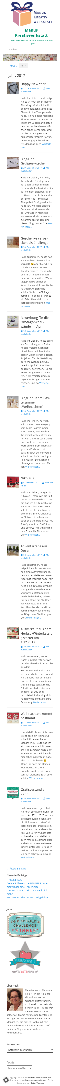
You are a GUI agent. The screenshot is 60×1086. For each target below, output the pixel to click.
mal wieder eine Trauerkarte (22, 886)
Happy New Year (33, 84)
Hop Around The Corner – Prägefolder (28, 897)
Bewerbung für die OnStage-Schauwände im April (35, 322)
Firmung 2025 (14, 879)
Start (13, 65)
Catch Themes (37, 1083)
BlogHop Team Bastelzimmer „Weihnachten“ (35, 402)
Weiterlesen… (32, 466)
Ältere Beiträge (16, 868)
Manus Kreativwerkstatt (36, 1077)
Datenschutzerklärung (35, 1080)
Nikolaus (27, 478)
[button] (6, 1080)
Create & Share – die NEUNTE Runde (27, 883)
